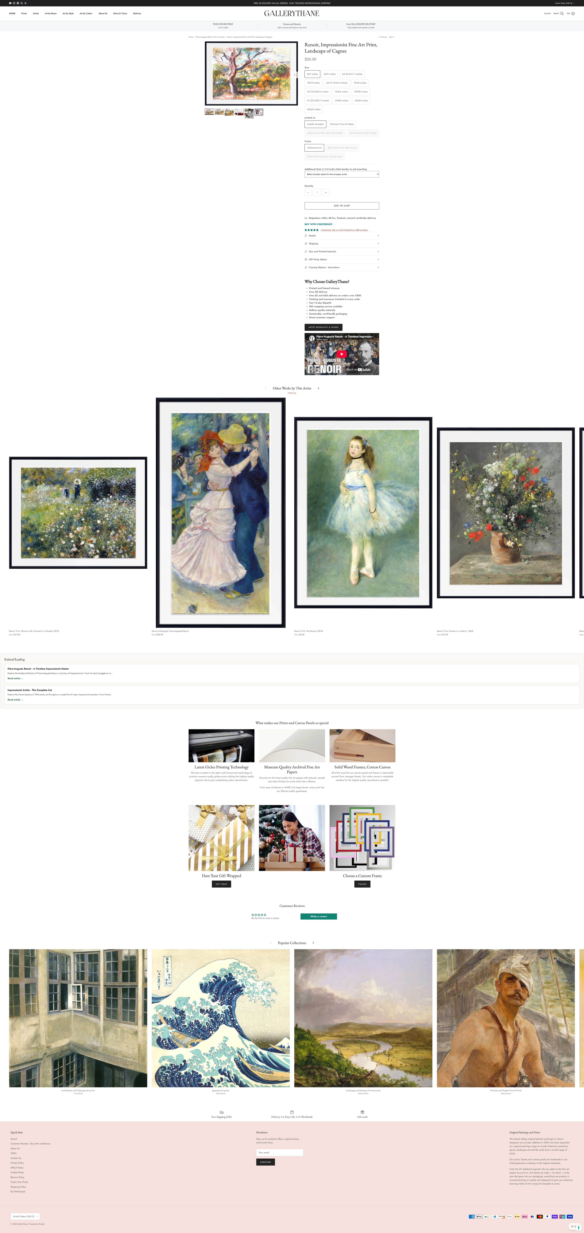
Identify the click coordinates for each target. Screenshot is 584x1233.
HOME (12, 13)
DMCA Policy (17, 1167)
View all (292, 393)
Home (191, 37)
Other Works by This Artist (292, 388)
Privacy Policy (17, 1162)
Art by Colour (86, 13)
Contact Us (16, 1158)
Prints (24, 13)
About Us (103, 13)
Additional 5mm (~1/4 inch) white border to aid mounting (336, 169)
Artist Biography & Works (324, 327)
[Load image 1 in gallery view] (251, 73)
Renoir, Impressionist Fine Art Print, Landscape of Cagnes (249, 37)
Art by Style (68, 13)
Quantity (309, 186)
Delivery (137, 13)
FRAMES (362, 884)
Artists (36, 13)
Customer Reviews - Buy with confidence (30, 1143)
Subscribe (265, 1162)
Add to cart (342, 205)
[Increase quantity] (326, 192)
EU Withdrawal (18, 1191)
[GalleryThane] (292, 13)
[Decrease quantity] (308, 192)
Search (14, 1139)
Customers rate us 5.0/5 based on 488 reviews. (344, 230)
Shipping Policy (18, 1187)
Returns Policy (17, 1177)
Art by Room (51, 13)
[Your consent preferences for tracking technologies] (579, 1228)
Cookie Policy (17, 1172)
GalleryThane (23, 1224)
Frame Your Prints (19, 1182)
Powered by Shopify (36, 1224)
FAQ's (13, 1153)
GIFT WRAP (221, 884)
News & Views (120, 13)
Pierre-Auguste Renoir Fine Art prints (210, 37)
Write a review (318, 916)
